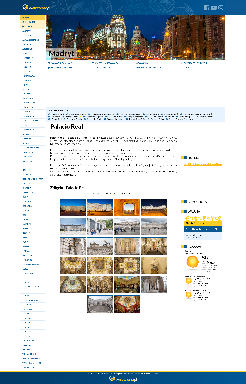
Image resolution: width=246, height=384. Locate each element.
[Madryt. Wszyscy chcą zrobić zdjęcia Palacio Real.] (100, 234)
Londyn (26, 237)
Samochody (30, 22)
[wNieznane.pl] (123, 381)
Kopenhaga (28, 201)
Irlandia (26, 174)
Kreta (25, 219)
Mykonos (27, 260)
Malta (25, 251)
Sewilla (26, 323)
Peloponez (27, 273)
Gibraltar (27, 161)
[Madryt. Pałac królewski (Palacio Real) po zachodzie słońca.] (73, 215)
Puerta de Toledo (74, 119)
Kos (24, 215)
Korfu (25, 210)
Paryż (25, 269)
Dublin (25, 134)
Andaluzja (27, 44)
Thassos (26, 332)
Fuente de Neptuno (95, 116)
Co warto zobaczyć (106, 63)
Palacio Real (57, 114)
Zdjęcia (143, 63)
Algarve (26, 31)
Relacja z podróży (61, 63)
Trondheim (28, 341)
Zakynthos (28, 367)
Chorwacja (28, 116)
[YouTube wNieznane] (214, 8)
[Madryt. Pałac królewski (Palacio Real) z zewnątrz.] (73, 234)
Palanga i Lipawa (30, 264)
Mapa (186, 67)
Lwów (25, 242)
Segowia (26, 318)
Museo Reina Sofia (137, 119)
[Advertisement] (136, 89)
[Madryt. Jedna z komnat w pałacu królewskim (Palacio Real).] (127, 292)
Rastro (171, 116)
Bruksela (27, 94)
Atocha (54, 116)
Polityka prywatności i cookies (146, 373)
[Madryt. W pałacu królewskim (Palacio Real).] (154, 292)
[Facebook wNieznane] (206, 8)
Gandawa (27, 157)
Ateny (25, 53)
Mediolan (27, 255)
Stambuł (26, 327)
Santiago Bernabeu (115, 119)
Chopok (26, 112)
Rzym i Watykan (30, 300)
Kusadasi (27, 224)
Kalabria (26, 188)
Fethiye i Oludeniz (31, 148)
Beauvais (26, 62)
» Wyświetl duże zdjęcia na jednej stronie (113, 193)
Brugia (25, 89)
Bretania (26, 80)
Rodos (25, 291)
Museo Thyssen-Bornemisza (181, 119)
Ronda (25, 296)
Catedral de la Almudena (102, 114)
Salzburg (27, 309)
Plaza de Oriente (76, 114)
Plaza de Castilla (156, 116)
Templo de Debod (135, 116)
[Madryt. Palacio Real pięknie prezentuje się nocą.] (154, 215)
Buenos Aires (28, 103)
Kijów (25, 197)
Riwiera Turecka (30, 287)
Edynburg (27, 139)
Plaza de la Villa (115, 116)
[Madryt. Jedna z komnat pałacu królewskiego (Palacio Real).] (127, 311)
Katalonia (27, 192)
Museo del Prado (94, 119)
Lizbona (26, 233)
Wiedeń (26, 349)
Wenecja (26, 345)
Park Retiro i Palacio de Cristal (197, 114)
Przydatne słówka (150, 67)
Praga (25, 282)
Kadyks (26, 183)
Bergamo (27, 67)
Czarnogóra (29, 130)
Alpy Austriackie (30, 40)
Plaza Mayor (151, 114)
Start (27, 17)
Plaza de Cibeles (72, 116)
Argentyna (28, 49)
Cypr (24, 125)
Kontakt (29, 26)
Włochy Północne (32, 358)
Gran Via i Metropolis (129, 114)
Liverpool (27, 228)
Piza (24, 278)
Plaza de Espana (187, 116)
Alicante (26, 35)
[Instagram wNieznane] (220, 8)
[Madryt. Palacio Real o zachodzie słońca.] (127, 215)
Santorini (27, 314)
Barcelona (27, 58)
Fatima (25, 143)
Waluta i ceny (102, 67)
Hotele (193, 157)
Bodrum (26, 71)
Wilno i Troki (29, 354)
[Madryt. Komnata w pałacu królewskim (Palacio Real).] (100, 292)
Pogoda (194, 246)
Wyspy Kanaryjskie (31, 363)
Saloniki (26, 305)
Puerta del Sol (170, 114)
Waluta (194, 211)
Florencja (27, 152)
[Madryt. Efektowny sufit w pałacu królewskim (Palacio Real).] (100, 273)
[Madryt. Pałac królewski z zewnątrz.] (100, 253)
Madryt (26, 246)
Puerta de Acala (206, 116)
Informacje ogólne (62, 67)
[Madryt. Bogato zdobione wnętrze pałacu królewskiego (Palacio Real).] (127, 253)
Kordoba (27, 206)
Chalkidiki (27, 107)
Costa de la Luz (30, 121)
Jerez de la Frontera (32, 179)
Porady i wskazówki (195, 63)
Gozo (25, 165)
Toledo (26, 336)
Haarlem (26, 170)
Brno (25, 85)
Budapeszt (27, 98)
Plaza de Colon (157, 119)
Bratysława (28, 76)
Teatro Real (56, 119)
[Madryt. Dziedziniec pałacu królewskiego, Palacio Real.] (100, 311)
